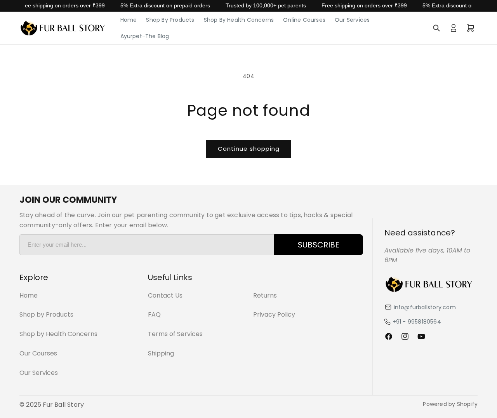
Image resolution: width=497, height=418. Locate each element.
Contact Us (165, 295)
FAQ (154, 314)
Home (28, 295)
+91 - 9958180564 (417, 322)
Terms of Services (175, 333)
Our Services (38, 372)
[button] (436, 28)
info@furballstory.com (425, 307)
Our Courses (38, 353)
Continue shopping (249, 149)
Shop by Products (46, 314)
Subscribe (318, 244)
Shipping (161, 353)
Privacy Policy (274, 314)
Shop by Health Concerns (58, 333)
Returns (265, 295)
